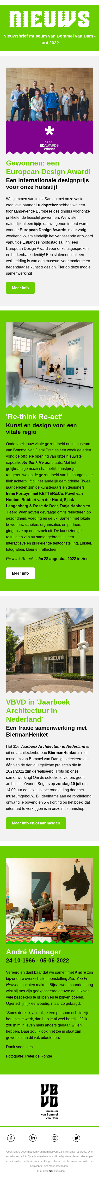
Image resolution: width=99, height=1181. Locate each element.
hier (51, 1171)
